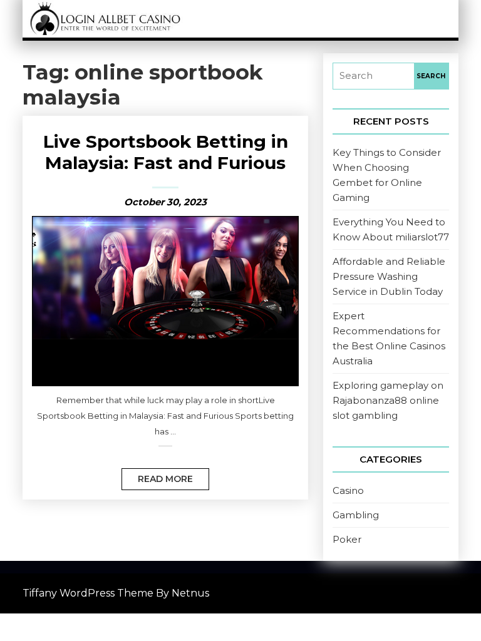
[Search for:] (373, 76)
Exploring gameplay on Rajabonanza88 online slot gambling (388, 400)
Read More (157, 476)
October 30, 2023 (165, 202)
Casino (348, 490)
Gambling (356, 515)
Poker (347, 539)
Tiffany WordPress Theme (88, 593)
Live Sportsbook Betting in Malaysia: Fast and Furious (165, 152)
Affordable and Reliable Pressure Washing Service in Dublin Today (389, 276)
